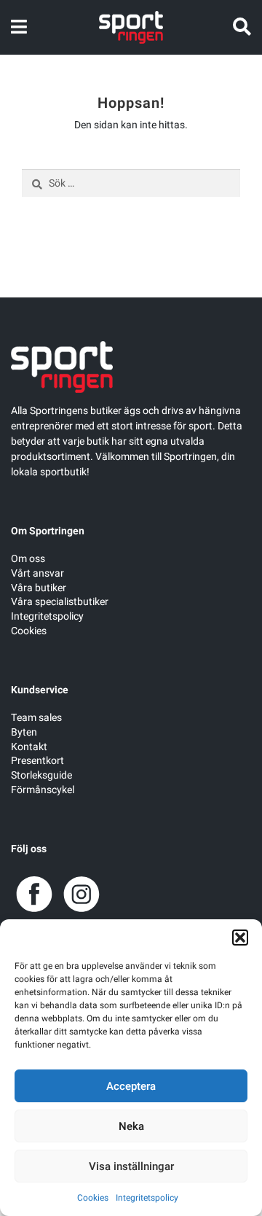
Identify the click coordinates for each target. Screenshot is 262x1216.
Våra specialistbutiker (59, 601)
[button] (240, 937)
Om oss (28, 558)
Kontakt (29, 747)
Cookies (92, 1197)
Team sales (36, 717)
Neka (131, 1126)
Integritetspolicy (147, 1197)
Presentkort (37, 760)
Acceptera (131, 1086)
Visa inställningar (131, 1166)
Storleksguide (41, 775)
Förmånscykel (42, 790)
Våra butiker (38, 588)
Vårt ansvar (37, 573)
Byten (24, 732)
